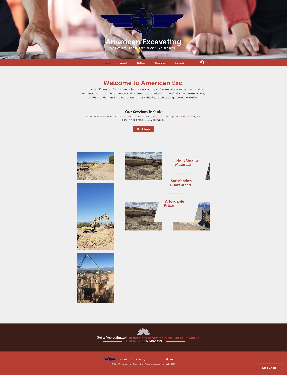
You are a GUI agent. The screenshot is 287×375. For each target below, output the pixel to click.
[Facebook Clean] (167, 359)
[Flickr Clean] (171, 359)
